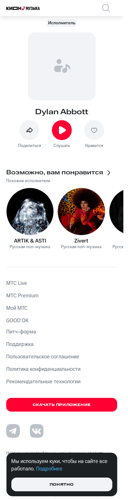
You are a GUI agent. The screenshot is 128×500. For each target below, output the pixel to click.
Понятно (62, 484)
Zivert (81, 241)
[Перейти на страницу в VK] (36, 431)
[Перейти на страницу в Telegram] (13, 431)
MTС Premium (22, 296)
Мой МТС (17, 308)
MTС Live (16, 283)
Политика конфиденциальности (43, 369)
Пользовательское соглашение (42, 357)
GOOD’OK (17, 320)
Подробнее (49, 469)
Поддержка (20, 344)
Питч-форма (21, 332)
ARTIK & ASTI (30, 241)
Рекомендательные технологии (43, 381)
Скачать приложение (62, 405)
